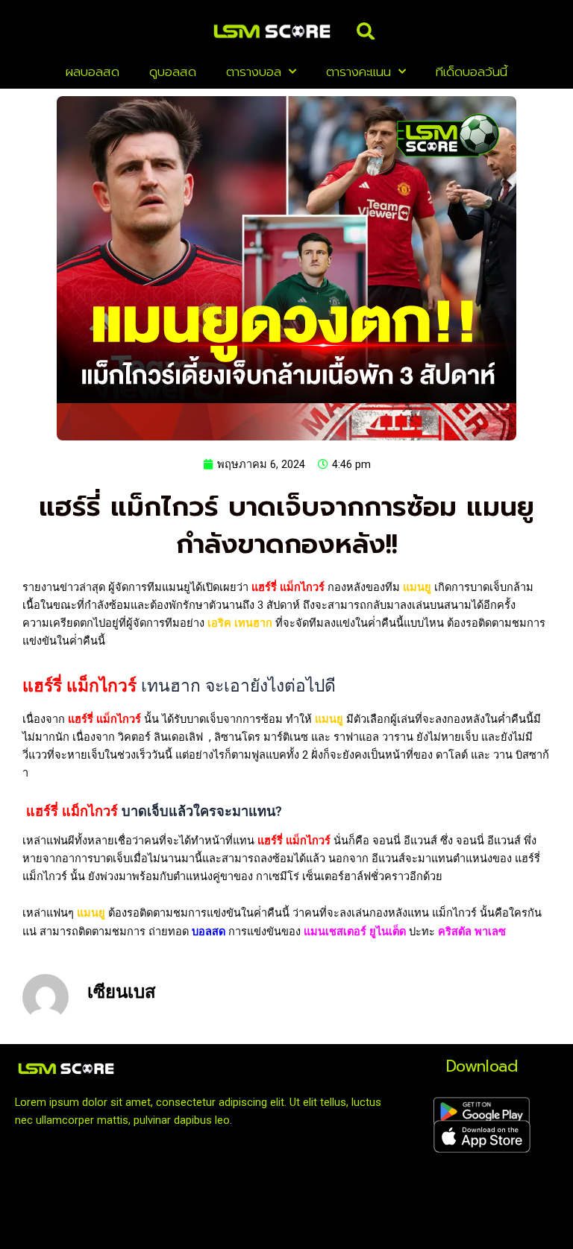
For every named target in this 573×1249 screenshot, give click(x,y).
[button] (365, 31)
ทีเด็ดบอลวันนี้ (471, 71)
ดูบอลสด (172, 71)
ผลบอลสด (92, 71)
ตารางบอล (253, 71)
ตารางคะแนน (358, 71)
